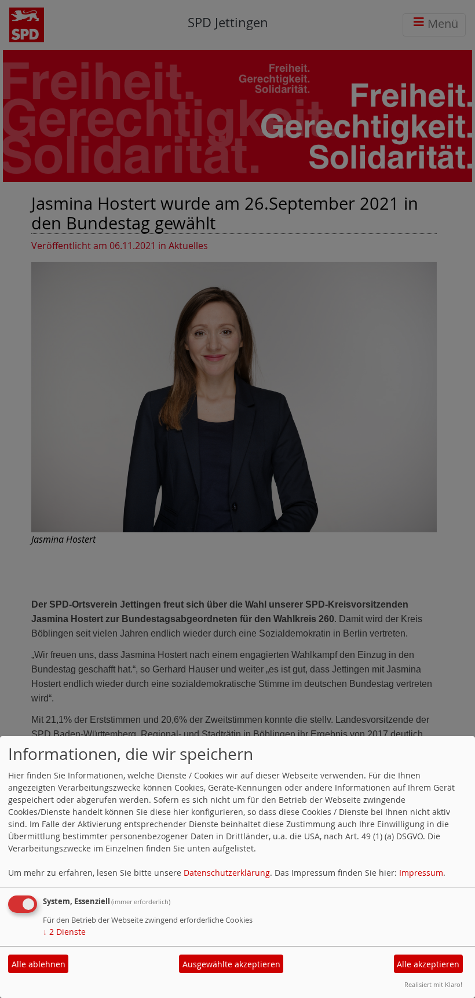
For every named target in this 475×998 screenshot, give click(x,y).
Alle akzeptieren (428, 964)
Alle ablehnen (38, 964)
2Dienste (64, 931)
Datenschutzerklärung (227, 872)
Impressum (421, 872)
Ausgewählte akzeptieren (231, 964)
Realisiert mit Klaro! (433, 984)
